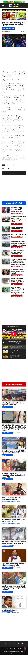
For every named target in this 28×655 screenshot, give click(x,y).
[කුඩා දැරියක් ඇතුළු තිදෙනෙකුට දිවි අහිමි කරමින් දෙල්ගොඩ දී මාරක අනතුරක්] (14, 533)
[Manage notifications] (25, 648)
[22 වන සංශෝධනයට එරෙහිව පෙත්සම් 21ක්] (6, 229)
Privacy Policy (9, 648)
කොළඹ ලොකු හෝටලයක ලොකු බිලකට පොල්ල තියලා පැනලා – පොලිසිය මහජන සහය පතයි (14, 588)
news (9, 165)
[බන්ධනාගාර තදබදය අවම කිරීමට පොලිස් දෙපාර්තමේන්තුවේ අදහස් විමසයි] (6, 219)
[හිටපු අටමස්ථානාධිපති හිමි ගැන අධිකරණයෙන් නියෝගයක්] (14, 489)
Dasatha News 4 (15, 31)
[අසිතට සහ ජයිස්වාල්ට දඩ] (6, 236)
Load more (13, 299)
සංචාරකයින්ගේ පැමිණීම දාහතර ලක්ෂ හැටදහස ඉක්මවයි (17, 271)
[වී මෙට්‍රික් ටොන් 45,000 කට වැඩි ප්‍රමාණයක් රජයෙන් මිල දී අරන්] (6, 252)
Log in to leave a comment (14, 173)
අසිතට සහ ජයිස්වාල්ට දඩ (18, 234)
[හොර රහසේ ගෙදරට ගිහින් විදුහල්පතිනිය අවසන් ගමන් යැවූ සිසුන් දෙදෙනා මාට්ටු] (14, 465)
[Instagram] (9, 643)
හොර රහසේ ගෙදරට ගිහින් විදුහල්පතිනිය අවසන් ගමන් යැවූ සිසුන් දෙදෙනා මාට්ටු (13, 475)
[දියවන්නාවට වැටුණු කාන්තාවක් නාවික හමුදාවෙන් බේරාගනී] (6, 210)
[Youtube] (22, 643)
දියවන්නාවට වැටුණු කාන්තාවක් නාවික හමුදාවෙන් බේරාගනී (16, 209)
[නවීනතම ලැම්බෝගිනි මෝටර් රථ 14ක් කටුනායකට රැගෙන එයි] (14, 395)
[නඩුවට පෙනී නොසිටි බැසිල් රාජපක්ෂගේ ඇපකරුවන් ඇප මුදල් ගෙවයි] (14, 555)
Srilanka (14, 165)
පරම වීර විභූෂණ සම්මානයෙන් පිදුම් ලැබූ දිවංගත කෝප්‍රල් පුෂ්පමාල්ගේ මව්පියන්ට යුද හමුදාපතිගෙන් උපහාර (18, 291)
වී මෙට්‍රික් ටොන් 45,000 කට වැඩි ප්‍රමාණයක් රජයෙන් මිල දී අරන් (17, 252)
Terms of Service (18, 648)
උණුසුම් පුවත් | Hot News (8, 28)
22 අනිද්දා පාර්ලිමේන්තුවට (9, 610)
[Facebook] (5, 643)
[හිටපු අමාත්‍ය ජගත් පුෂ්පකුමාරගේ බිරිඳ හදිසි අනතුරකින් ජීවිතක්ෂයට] (14, 443)
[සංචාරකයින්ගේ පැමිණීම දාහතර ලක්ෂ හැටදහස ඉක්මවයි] (6, 272)
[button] (2, 5)
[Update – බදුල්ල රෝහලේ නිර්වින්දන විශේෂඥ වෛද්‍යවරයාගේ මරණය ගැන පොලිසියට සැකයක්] (6, 261)
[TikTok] (14, 643)
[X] (18, 643)
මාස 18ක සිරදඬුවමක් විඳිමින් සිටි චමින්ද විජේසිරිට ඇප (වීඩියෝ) (17, 280)
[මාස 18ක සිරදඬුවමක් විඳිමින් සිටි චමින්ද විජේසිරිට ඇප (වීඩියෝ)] (6, 281)
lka (6, 165)
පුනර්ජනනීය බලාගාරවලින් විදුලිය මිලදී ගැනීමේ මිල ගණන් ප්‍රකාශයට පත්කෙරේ (18, 243)
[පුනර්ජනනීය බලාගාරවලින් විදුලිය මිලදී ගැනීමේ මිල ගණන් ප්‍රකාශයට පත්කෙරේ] (6, 244)
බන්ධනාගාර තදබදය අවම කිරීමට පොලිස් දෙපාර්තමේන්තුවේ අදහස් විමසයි (18, 219)
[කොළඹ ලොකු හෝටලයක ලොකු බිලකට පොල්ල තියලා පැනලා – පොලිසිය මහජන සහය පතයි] (14, 578)
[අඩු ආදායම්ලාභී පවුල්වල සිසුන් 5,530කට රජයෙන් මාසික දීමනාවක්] (14, 511)
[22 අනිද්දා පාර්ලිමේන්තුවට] (14, 602)
